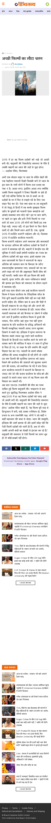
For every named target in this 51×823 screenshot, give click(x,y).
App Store (29, 464)
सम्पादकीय (39, 11)
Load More (25, 583)
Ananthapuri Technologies (26, 818)
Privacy (5, 808)
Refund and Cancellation (12, 811)
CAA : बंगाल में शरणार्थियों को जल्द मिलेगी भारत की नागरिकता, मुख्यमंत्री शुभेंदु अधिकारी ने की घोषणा (32, 756)
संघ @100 (27, 11)
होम (3, 11)
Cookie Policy (27, 808)
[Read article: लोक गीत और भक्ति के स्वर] (8, 768)
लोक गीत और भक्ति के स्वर (26, 765)
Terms (15, 808)
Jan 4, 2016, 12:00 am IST (15, 67)
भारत (10, 11)
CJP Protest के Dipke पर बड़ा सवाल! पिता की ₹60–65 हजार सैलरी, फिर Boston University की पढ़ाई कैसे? (31, 573)
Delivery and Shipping (36, 811)
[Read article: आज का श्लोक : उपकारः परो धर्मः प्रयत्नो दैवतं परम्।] (7, 516)
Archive (9, 53)
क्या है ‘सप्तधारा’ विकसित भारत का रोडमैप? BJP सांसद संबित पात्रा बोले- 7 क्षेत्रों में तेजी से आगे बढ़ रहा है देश (32, 779)
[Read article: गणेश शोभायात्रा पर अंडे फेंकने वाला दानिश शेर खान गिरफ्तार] (7, 538)
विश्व (17, 11)
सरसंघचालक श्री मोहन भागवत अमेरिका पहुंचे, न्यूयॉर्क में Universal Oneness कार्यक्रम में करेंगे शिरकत (31, 526)
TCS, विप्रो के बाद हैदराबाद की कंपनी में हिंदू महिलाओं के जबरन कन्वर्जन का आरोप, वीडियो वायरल (31, 549)
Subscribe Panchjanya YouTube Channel (25, 458)
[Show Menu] (3, 4)
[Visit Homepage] (25, 4)
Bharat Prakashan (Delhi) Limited (16, 815)
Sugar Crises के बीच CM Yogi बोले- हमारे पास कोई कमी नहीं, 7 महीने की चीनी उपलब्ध (30, 561)
